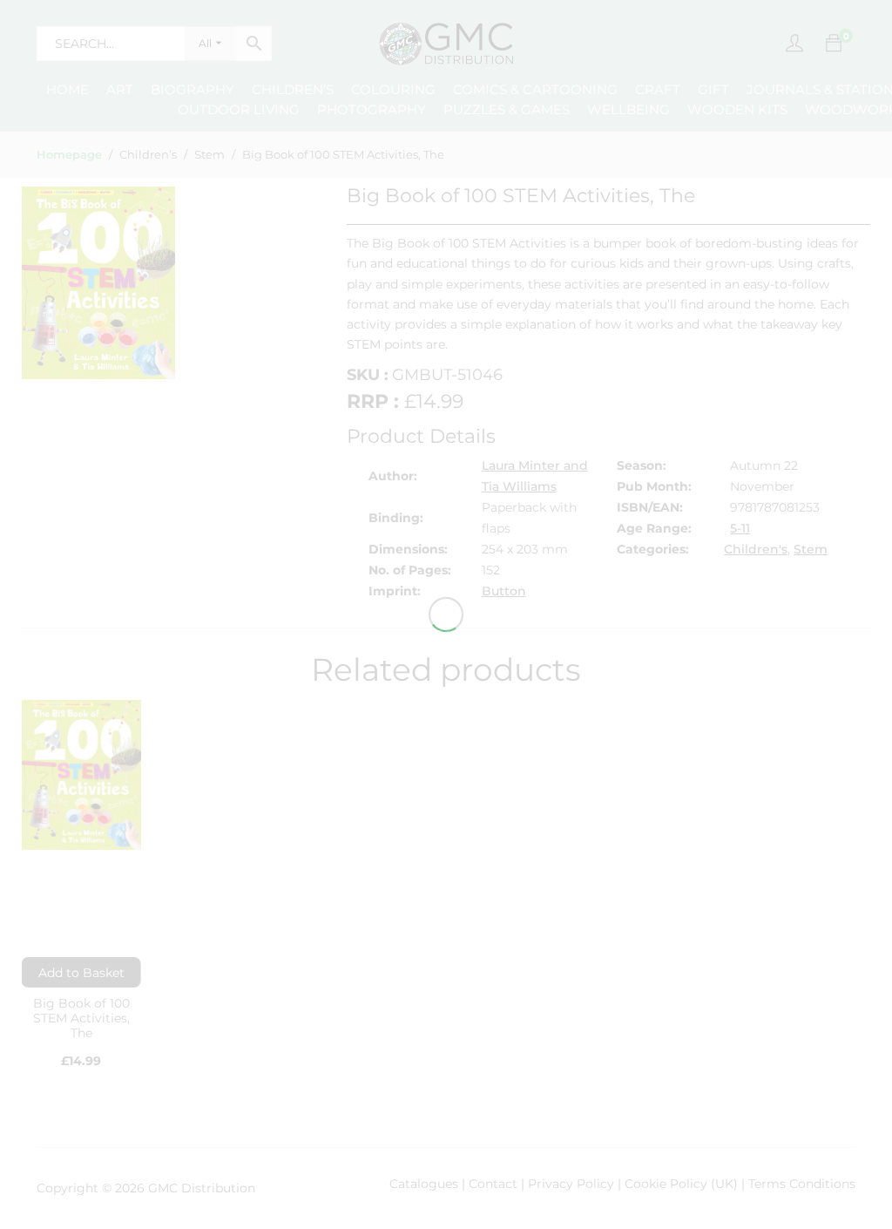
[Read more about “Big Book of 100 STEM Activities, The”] (81, 972)
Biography (192, 89)
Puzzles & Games (506, 109)
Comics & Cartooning (535, 89)
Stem (811, 549)
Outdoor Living (239, 109)
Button (504, 591)
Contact (495, 1184)
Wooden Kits (737, 109)
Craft (657, 89)
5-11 (740, 528)
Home (67, 89)
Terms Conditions (801, 1184)
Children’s (293, 89)
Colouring (393, 89)
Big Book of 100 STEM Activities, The (81, 1018)
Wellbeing (628, 109)
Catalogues (423, 1184)
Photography (371, 109)
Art (119, 89)
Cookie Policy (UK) (681, 1184)
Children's (755, 549)
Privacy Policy (571, 1184)
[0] (833, 43)
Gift (713, 89)
